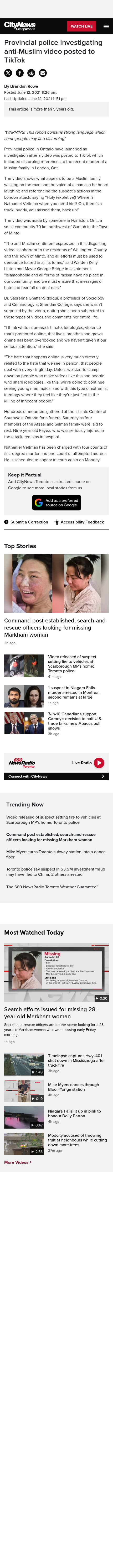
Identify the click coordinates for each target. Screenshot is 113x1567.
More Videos (16, 1162)
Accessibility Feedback (82, 522)
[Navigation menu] (106, 26)
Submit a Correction (29, 522)
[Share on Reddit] (31, 73)
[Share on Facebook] (20, 73)
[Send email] (43, 73)
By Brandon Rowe (21, 86)
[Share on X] (8, 73)
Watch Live (82, 26)
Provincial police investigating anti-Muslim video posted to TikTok (53, 51)
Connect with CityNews (27, 776)
